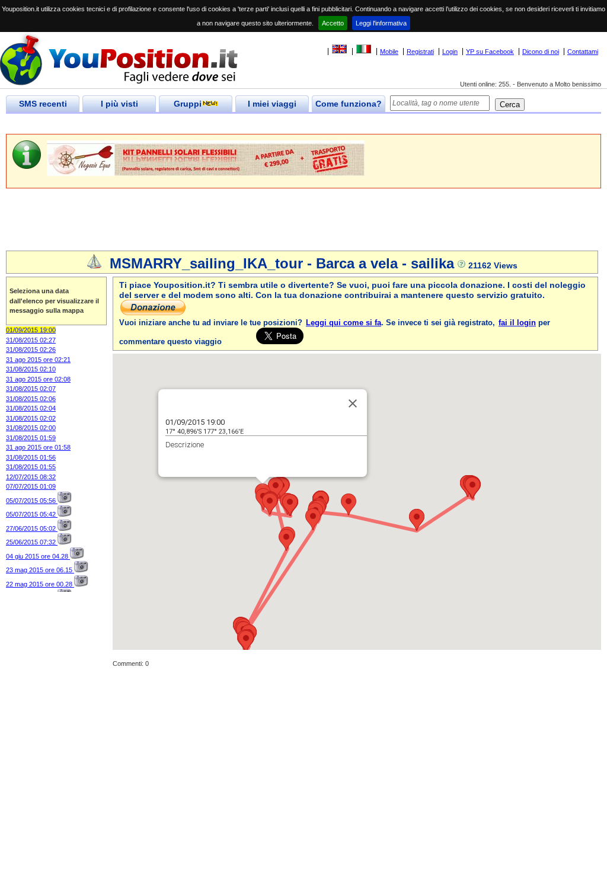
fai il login (517, 322)
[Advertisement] (221, 124)
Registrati (420, 51)
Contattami (582, 51)
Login (450, 51)
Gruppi (188, 103)
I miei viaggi (272, 103)
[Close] (352, 403)
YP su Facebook (490, 51)
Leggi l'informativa (381, 23)
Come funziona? (348, 103)
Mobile (389, 51)
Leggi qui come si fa (343, 322)
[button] (269, 504)
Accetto (333, 23)
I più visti (119, 103)
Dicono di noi (540, 51)
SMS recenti (43, 103)
